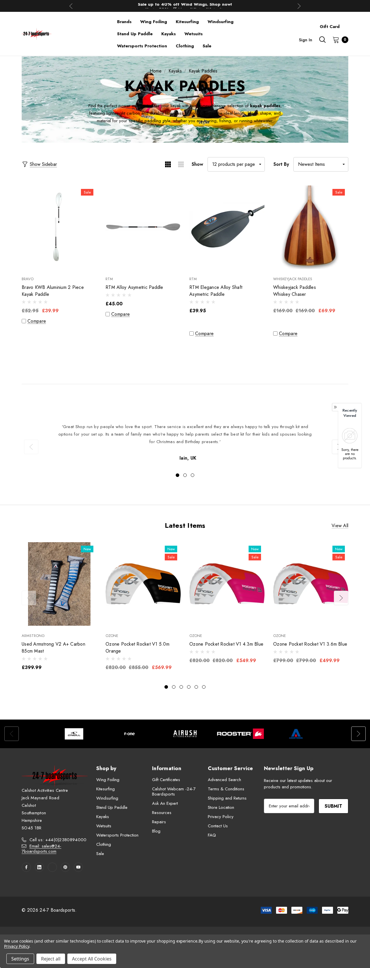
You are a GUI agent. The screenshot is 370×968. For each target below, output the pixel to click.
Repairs (159, 822)
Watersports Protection (117, 835)
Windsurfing (107, 798)
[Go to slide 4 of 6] (188, 687)
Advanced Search (224, 779)
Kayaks (102, 816)
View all (340, 525)
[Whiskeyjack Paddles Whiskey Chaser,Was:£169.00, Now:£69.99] (310, 227)
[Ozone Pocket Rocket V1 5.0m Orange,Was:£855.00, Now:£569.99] (143, 584)
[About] (348, 24)
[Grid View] (167, 164)
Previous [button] (71, 6)
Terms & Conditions (226, 789)
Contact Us (218, 826)
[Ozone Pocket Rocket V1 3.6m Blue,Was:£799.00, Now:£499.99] (310, 584)
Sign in (305, 40)
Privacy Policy (221, 816)
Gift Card (330, 26)
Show (197, 164)
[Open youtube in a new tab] (78, 867)
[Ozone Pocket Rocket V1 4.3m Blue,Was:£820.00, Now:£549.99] (226, 584)
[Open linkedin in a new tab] (39, 867)
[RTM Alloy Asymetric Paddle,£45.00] (143, 227)
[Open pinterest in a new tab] (65, 867)
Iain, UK (188, 458)
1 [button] (177, 475)
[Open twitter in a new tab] (52, 867)
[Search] (322, 40)
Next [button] (299, 6)
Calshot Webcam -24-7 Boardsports (174, 791)
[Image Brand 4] (240, 734)
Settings (20, 959)
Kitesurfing (105, 789)
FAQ (212, 835)
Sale (100, 853)
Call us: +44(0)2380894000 (58, 840)
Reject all (50, 959)
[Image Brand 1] (74, 734)
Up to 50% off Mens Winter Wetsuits (185, 5)
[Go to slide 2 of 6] (173, 687)
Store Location (221, 807)
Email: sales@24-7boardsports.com (41, 848)
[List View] (180, 164)
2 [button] (185, 475)
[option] (185, 442)
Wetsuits (103, 826)
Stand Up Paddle (111, 807)
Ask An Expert (165, 803)
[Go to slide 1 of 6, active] (166, 687)
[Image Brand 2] (129, 734)
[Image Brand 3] (185, 734)
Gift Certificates (166, 779)
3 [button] (192, 475)
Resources (161, 812)
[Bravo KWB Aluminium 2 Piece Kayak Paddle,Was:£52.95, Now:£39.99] (59, 227)
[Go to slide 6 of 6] (204, 687)
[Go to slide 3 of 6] (181, 687)
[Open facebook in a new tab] (26, 867)
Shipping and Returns (227, 798)
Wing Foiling (107, 779)
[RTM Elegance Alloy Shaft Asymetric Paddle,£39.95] (226, 227)
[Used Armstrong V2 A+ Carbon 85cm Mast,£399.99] (59, 584)
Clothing (103, 844)
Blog (156, 831)
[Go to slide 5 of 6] (196, 687)
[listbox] (320, 164)
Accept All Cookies (92, 959)
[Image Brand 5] (296, 734)
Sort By (281, 164)
